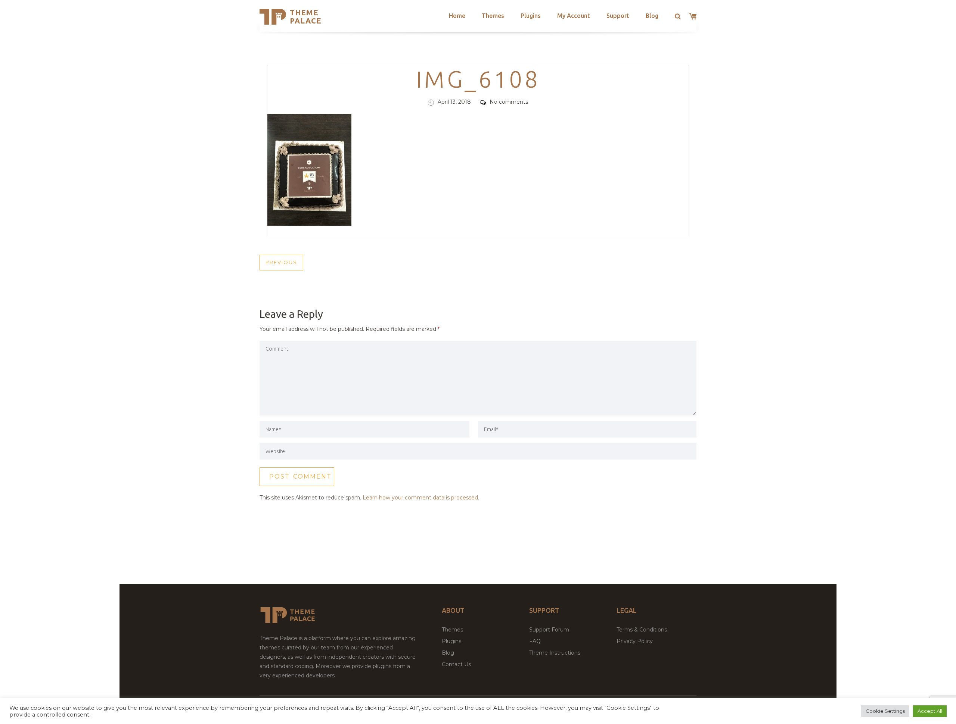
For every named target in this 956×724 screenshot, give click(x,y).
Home (457, 15)
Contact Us (456, 664)
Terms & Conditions (642, 629)
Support (617, 15)
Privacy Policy (635, 641)
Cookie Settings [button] (885, 711)
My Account (573, 15)
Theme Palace (306, 16)
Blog (652, 15)
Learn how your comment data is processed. (421, 497)
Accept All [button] (930, 711)
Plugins (531, 15)
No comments (509, 101)
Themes (493, 15)
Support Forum (549, 629)
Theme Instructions (554, 652)
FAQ (535, 641)
